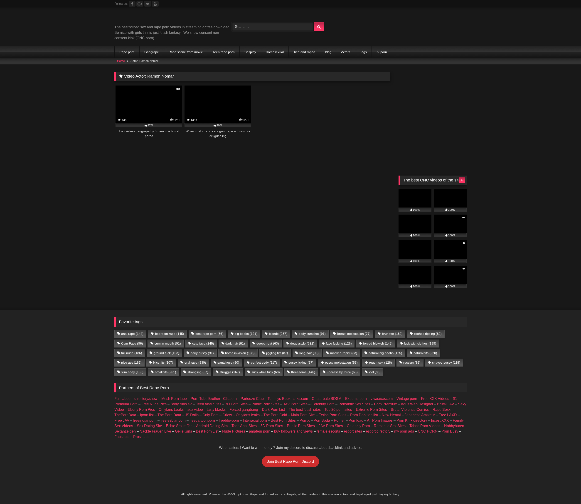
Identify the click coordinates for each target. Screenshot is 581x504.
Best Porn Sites (283, 420)
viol (375, 372)
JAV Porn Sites (295, 404)
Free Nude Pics (154, 404)
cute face (203, 343)
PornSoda (322, 420)
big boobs (246, 333)
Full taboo (122, 399)
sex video (195, 409)
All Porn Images (380, 420)
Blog (328, 52)
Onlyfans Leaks (171, 409)
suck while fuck (265, 372)
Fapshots (121, 437)
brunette (392, 333)
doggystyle (302, 343)
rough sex (380, 362)
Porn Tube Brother (205, 399)
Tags (363, 52)
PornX (305, 420)
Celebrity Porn (323, 404)
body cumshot (312, 333)
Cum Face (132, 343)
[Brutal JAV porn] (433, 36)
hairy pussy (202, 353)
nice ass (131, 362)
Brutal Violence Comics (410, 409)
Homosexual (275, 52)
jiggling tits (277, 353)
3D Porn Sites (236, 404)
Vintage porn (406, 399)
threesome (303, 372)
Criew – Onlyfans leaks (241, 415)
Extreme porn (356, 399)
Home (121, 61)
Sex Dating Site (149, 426)
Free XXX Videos (435, 399)
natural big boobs (385, 353)
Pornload (356, 420)
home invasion (240, 353)
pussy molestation (341, 362)
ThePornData (125, 415)
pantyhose (228, 362)
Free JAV (121, 420)
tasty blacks (216, 409)
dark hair (235, 343)
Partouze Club (252, 399)
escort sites (353, 431)
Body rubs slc (181, 404)
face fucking (339, 343)
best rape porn (209, 333)
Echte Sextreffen (179, 426)
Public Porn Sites (265, 404)
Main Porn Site (303, 415)
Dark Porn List (273, 409)
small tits (165, 372)
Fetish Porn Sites (332, 415)
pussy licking (300, 362)
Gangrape (151, 52)
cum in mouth (168, 343)
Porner (339, 420)
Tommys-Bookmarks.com (288, 399)
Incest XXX (440, 420)
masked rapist (343, 353)
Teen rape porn (224, 52)
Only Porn (210, 415)
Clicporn (230, 399)
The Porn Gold (275, 415)
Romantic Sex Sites (354, 404)
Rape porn (127, 52)
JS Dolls (192, 415)
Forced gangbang (243, 409)
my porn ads (404, 431)
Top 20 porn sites (338, 409)
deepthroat (267, 343)
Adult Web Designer (417, 404)
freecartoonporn (202, 420)
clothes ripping (428, 333)
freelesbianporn (173, 420)
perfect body (264, 362)
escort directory (378, 431)
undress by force (342, 372)
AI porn (382, 52)
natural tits (425, 353)
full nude (131, 353)
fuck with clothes (420, 343)
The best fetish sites (305, 409)
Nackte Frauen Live (155, 431)
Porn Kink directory (411, 420)
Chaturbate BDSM (326, 399)
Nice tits (163, 362)
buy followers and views (293, 431)
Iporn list (147, 415)
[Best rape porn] (151, 17)
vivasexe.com (382, 399)
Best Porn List (207, 431)
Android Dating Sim (212, 426)
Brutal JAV (445, 404)
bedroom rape (169, 333)
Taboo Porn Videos (424, 426)
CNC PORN (428, 431)
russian (412, 362)
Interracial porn (255, 420)
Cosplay (250, 52)
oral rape (195, 362)
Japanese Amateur (420, 415)
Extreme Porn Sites (371, 409)
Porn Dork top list (364, 415)
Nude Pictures (233, 431)
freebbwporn (229, 420)
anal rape (132, 333)
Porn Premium (385, 404)
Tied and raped (304, 52)
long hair (309, 353)
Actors (345, 52)
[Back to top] (567, 490)
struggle (230, 372)
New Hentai (391, 415)
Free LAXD (448, 415)
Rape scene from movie (186, 52)
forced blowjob (378, 343)
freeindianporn (145, 420)
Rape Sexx (442, 409)
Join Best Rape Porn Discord (290, 461)
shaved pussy (446, 362)
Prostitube (141, 437)
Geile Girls (183, 431)
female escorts (328, 431)
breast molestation (354, 333)
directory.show (146, 399)
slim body (132, 372)
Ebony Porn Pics (141, 409)
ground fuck (166, 353)
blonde (278, 333)
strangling (197, 372)
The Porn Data (169, 415)
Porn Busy (449, 431)
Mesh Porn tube (174, 399)
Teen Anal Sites (208, 404)
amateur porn (259, 431)
